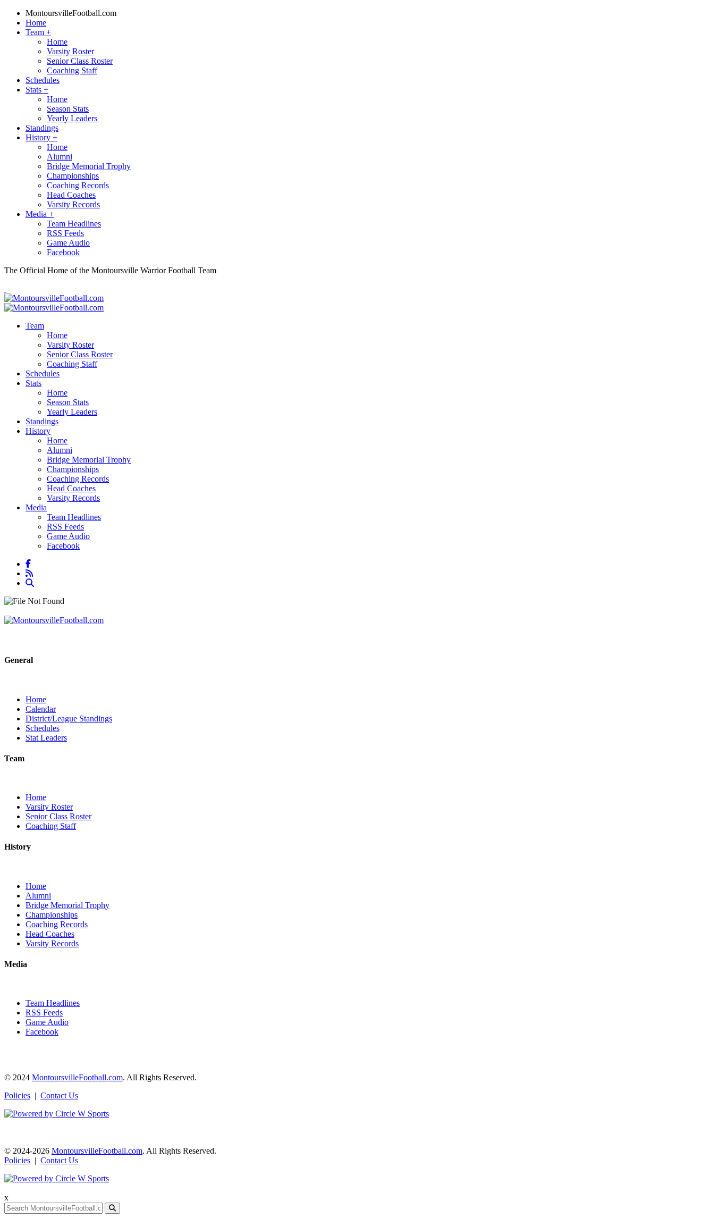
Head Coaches (71, 194)
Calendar (41, 708)
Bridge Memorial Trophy (89, 166)
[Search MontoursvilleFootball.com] (31, 582)
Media (40, 214)
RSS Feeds (65, 233)
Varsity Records (73, 204)
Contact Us (59, 1095)
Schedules (43, 80)
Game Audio (68, 242)
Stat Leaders (46, 737)
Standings (42, 127)
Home (36, 22)
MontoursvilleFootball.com (71, 13)
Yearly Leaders (72, 118)
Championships (73, 175)
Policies (17, 1095)
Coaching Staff (72, 70)
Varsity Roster (70, 51)
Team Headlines (74, 223)
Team (38, 32)
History (41, 137)
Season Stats (68, 108)
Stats (37, 89)
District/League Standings (69, 718)
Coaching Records (78, 185)
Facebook (63, 252)
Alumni (59, 156)
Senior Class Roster (80, 60)
